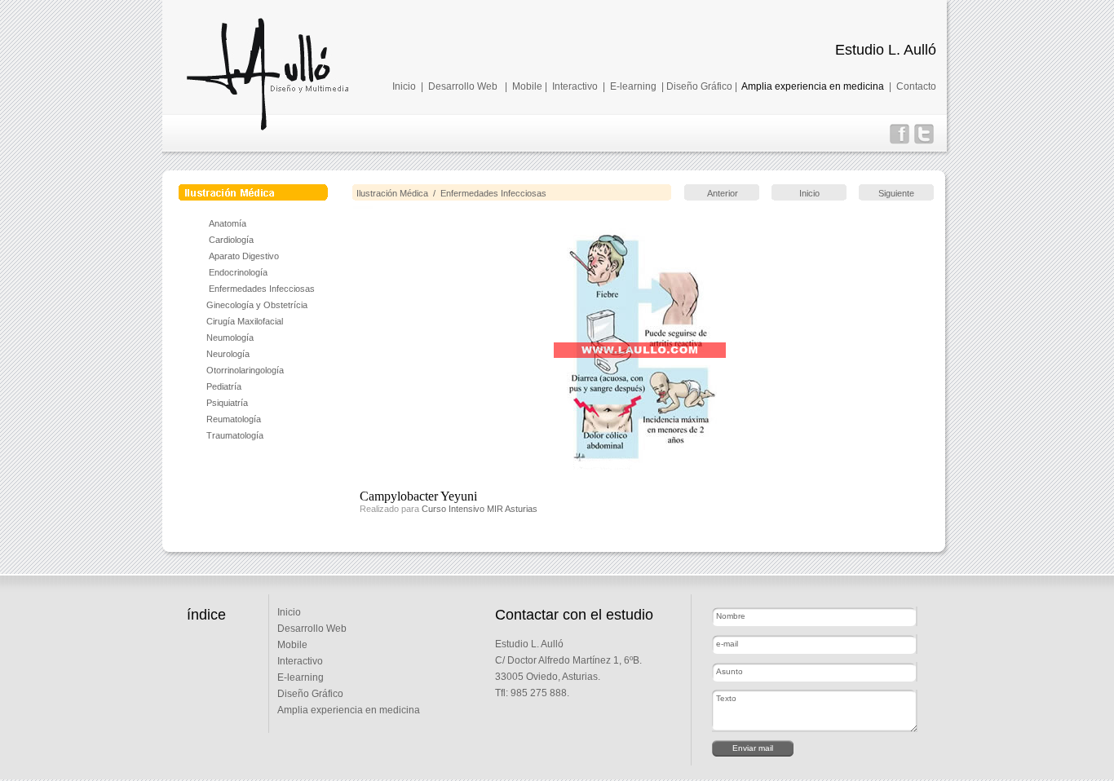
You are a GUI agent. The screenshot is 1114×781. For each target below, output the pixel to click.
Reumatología (233, 419)
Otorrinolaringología (245, 370)
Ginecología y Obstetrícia (256, 305)
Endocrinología (238, 272)
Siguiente (896, 193)
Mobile (527, 86)
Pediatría (223, 386)
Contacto (916, 86)
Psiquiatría (227, 403)
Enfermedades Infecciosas (260, 288)
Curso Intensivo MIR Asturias (479, 509)
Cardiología (231, 240)
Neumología (230, 337)
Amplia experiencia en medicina (812, 86)
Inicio (404, 86)
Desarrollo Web (462, 86)
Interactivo (575, 86)
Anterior (722, 193)
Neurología (228, 354)
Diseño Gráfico (699, 86)
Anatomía (227, 223)
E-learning (633, 86)
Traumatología (234, 435)
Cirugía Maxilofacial (244, 321)
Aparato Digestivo (244, 256)
